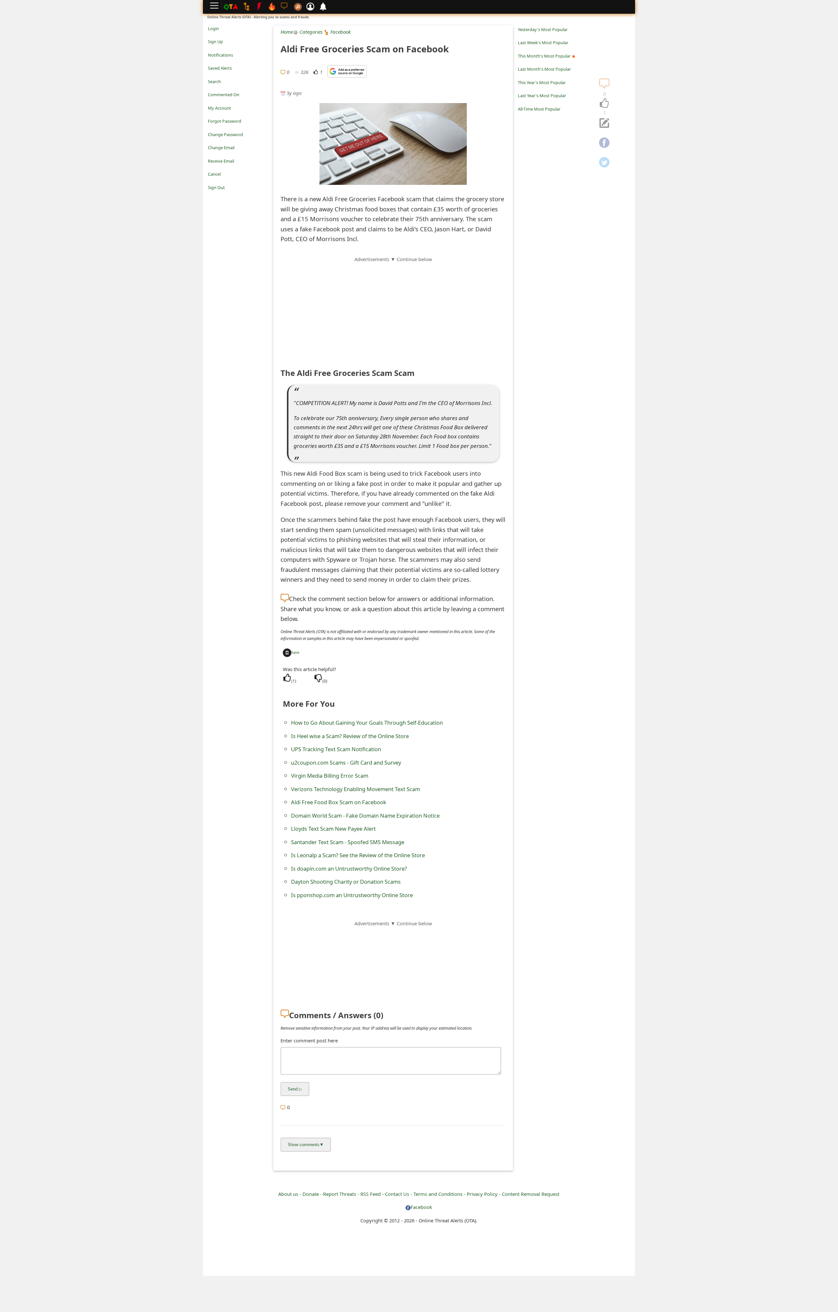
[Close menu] (211, 196)
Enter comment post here (309, 1040)
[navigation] (604, 103)
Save (295, 652)
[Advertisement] (393, 309)
